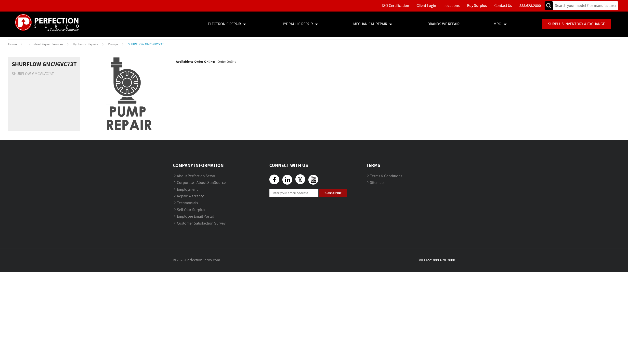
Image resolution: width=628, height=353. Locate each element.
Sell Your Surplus (191, 210)
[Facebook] (274, 179)
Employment (187, 189)
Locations (452, 5)
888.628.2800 (530, 5)
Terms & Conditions (386, 176)
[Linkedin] (287, 180)
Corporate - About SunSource (201, 182)
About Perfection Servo (196, 176)
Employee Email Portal (195, 216)
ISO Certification (395, 5)
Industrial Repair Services (44, 44)
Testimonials (187, 203)
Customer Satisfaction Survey (201, 223)
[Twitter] (300, 179)
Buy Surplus (477, 5)
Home (12, 44)
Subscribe (333, 193)
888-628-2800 (444, 260)
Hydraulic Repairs (85, 44)
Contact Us (503, 5)
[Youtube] (313, 180)
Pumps (113, 44)
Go (549, 5)
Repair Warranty (190, 196)
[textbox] (584, 5)
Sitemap (377, 182)
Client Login (426, 5)
